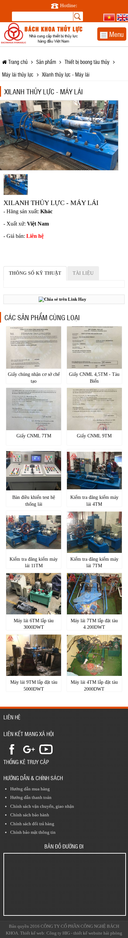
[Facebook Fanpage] (11, 749)
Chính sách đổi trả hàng (32, 823)
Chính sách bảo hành (29, 814)
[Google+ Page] (29, 749)
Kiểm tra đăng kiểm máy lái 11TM (34, 563)
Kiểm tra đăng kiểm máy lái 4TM (94, 501)
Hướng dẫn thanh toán (31, 797)
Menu (116, 34)
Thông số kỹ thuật (35, 273)
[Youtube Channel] (46, 749)
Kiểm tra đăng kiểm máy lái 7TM (94, 563)
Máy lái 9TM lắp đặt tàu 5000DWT (33, 686)
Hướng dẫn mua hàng (30, 788)
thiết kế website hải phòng (97, 933)
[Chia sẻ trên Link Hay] (62, 299)
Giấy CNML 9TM (94, 435)
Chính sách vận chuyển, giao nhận (42, 806)
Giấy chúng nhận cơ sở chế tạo (34, 378)
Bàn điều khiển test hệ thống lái (33, 501)
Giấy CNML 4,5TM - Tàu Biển (94, 378)
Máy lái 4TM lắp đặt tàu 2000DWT (94, 686)
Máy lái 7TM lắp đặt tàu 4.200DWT (94, 624)
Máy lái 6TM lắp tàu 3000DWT (34, 624)
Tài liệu (83, 273)
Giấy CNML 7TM (33, 435)
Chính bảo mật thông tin (33, 832)
